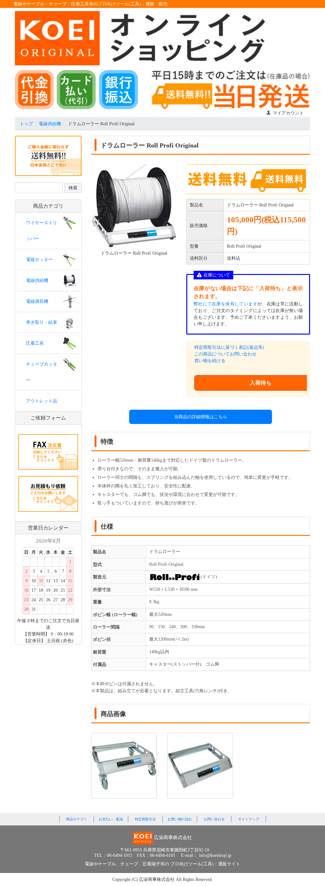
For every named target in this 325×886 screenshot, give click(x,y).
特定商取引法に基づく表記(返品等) (229, 347)
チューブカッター (41, 372)
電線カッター (39, 259)
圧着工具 (35, 343)
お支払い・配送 (111, 819)
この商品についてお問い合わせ (225, 354)
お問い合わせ (214, 819)
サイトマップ (248, 819)
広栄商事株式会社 (157, 879)
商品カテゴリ (76, 819)
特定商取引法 (145, 819)
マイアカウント (288, 113)
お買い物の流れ (180, 819)
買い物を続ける (209, 360)
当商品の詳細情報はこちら (200, 416)
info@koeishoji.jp (215, 855)
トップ (26, 123)
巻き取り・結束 (41, 322)
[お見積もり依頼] (48, 493)
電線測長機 (37, 301)
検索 (73, 188)
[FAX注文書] (48, 451)
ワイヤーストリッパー (41, 230)
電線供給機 (50, 123)
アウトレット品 (41, 401)
